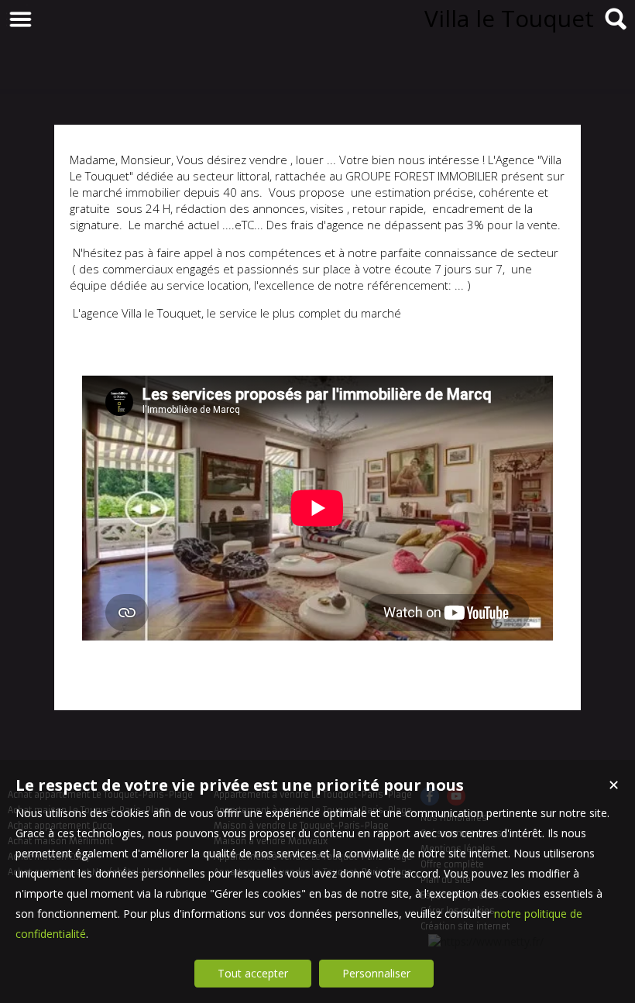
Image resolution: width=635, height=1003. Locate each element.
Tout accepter (253, 973)
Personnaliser (376, 973)
